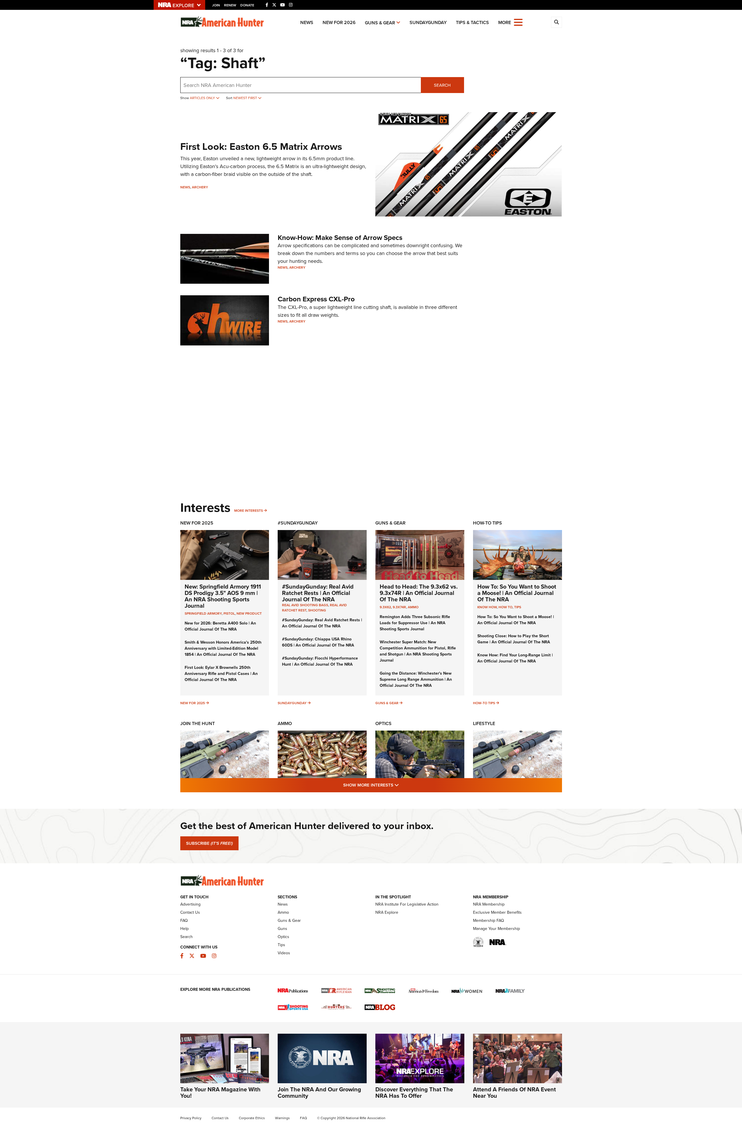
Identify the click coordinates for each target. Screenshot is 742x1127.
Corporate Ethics (252, 1117)
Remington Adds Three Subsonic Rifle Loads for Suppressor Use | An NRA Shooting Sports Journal (415, 623)
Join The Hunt (197, 723)
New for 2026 (339, 22)
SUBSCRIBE (209, 843)
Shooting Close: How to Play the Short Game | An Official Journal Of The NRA (513, 639)
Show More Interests (402, 785)
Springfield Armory (203, 613)
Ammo (413, 607)
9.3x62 (385, 607)
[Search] (556, 22)
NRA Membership (489, 904)
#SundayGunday (298, 523)
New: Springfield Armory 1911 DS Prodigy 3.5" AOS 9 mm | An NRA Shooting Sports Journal (223, 596)
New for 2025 (192, 702)
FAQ (184, 920)
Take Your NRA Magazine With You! (220, 1092)
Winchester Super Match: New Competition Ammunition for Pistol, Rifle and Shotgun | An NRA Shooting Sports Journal (418, 651)
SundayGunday (428, 22)
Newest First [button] (245, 97)
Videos (284, 953)
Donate (247, 5)
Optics (383, 723)
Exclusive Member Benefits (497, 912)
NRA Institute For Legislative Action (407, 904)
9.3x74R (399, 607)
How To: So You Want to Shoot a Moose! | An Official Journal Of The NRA (516, 592)
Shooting (317, 610)
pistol (229, 613)
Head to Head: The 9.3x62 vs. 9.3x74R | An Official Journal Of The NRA (419, 592)
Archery (200, 187)
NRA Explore (386, 912)
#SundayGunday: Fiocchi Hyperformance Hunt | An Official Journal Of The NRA (320, 661)
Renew (230, 5)
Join (216, 5)
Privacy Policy (190, 1117)
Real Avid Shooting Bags (305, 604)
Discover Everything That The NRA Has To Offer (414, 1092)
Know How (487, 607)
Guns (282, 928)
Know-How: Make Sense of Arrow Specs (340, 237)
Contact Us (190, 912)
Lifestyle (484, 723)
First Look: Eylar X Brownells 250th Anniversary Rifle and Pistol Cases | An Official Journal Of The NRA (221, 673)
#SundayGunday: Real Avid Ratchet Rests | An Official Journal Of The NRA (318, 592)
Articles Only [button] (203, 97)
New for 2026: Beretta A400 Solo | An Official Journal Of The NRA (220, 626)
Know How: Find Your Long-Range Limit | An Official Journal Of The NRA (515, 658)
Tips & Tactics (472, 22)
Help (184, 928)
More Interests (248, 510)
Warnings (282, 1117)
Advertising (190, 904)
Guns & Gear (380, 22)
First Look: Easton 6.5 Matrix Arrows (261, 146)
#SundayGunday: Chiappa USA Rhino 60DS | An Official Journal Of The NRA (318, 642)
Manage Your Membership (496, 928)
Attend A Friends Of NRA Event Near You (514, 1092)
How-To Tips (487, 523)
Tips (517, 607)
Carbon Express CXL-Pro (316, 299)
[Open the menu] (518, 21)
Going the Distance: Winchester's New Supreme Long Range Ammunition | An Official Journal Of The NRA (416, 679)
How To (505, 607)
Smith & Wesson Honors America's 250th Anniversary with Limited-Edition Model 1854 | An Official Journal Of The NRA (223, 648)
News (306, 22)
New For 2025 (196, 523)
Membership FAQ (488, 920)
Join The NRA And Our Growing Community (319, 1092)
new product (249, 613)
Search (442, 85)
